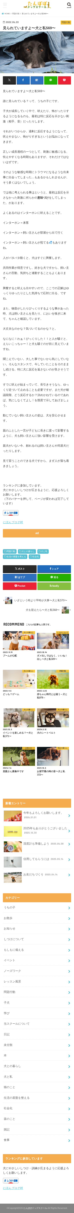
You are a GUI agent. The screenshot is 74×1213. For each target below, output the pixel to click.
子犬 (7, 1002)
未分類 (8, 1044)
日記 (7, 1034)
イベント (9, 960)
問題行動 (11, 551)
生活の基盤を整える (16, 556)
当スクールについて (17, 1023)
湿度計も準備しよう (43, 843)
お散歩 (8, 918)
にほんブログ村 (13, 522)
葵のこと (9, 1118)
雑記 (7, 1129)
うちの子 (9, 907)
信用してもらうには (43, 858)
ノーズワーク (12, 970)
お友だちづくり (40, 874)
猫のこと (9, 1087)
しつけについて (14, 939)
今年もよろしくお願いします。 (43, 815)
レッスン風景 (12, 981)
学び (7, 1013)
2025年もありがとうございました (45, 830)
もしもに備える (14, 949)
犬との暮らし (28, 551)
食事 (7, 1139)
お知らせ (9, 928)
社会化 (36, 556)
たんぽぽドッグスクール (35, 1208)
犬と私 (44, 551)
